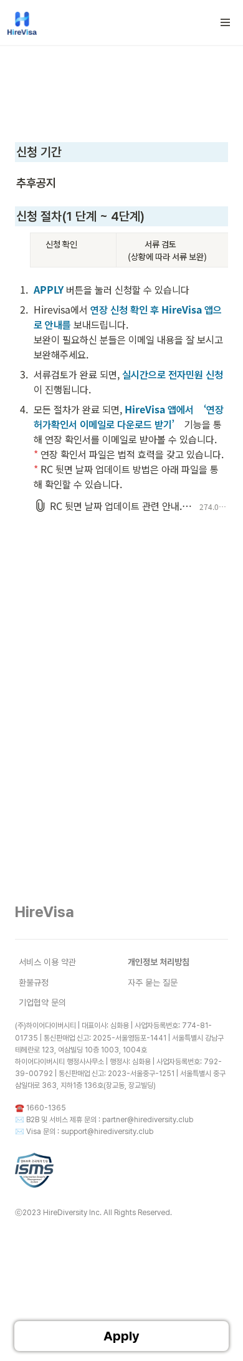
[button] (225, 22)
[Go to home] (22, 22)
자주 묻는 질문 (153, 983)
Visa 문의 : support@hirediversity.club (89, 1131)
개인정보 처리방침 (158, 962)
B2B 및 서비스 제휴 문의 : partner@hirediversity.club (109, 1119)
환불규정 (34, 983)
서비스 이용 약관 (47, 962)
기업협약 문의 (42, 1003)
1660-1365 (46, 1108)
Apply (121, 1336)
